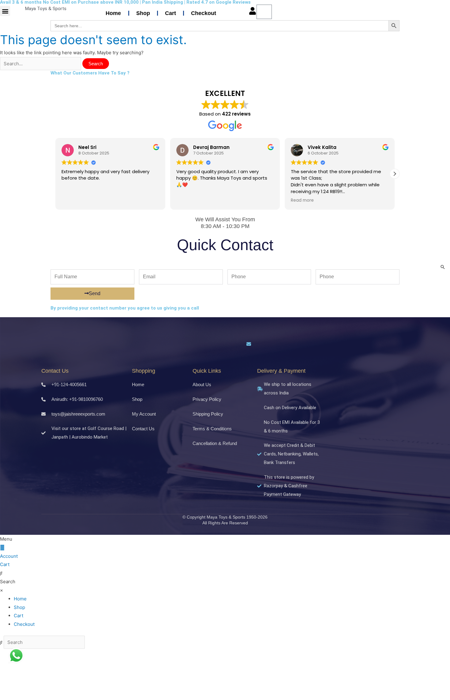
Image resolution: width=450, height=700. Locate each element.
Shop (143, 13)
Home (113, 13)
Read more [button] (302, 200)
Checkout (203, 13)
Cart (170, 13)
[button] (5, 11)
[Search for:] (41, 64)
